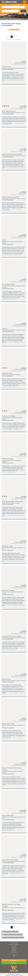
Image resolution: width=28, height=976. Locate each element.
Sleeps (22, 5)
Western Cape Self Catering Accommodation (13, 937)
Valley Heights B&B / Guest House (12, 501)
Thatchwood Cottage (8, 416)
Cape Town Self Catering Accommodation (13, 934)
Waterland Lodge (7, 546)
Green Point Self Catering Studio (12, 154)
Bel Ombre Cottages (8, 590)
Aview (4, 240)
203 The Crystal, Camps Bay (10, 197)
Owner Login (14, 963)
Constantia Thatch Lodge (10, 860)
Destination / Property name (7, 5)
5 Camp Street (6, 67)
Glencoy (4, 328)
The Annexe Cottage (8, 284)
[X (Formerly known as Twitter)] (14, 955)
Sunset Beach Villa (7, 815)
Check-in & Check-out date (7, 9)
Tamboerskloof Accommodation (11, 931)
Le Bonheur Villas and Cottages (11, 636)
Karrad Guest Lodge (8, 723)
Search (23, 11)
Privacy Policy (14, 952)
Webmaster (14, 947)
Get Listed (14, 946)
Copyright (14, 949)
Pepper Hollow (6, 679)
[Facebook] (13, 955)
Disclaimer (14, 950)
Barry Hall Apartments (9, 111)
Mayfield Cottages (7, 459)
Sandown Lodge (7, 373)
